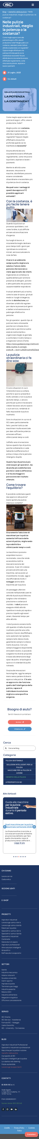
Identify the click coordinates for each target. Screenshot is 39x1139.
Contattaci (31, 1134)
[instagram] (7, 1109)
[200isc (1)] (8, 3)
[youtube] (11, 1109)
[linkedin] (15, 1109)
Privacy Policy (19, 1128)
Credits (7, 1128)
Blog (4, 12)
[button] (13, 856)
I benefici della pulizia (17, 12)
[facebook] (3, 1109)
